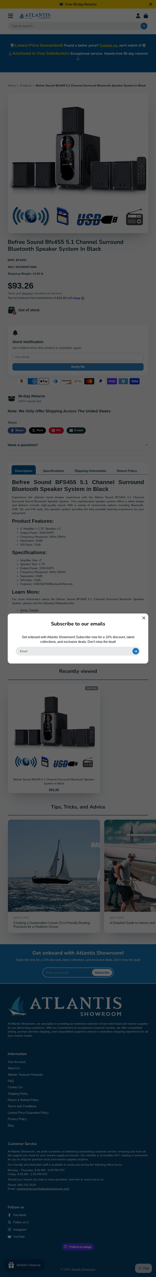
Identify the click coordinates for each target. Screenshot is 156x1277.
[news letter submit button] (135, 651)
